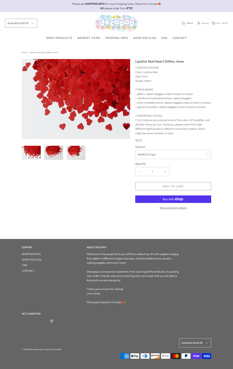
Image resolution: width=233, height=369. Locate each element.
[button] (31, 153)
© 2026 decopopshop (32, 349)
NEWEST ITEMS (88, 38)
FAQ (165, 38)
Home (24, 52)
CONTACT (180, 38)
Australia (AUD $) (18, 23)
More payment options (173, 207)
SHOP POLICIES (144, 38)
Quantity (140, 163)
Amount (140, 146)
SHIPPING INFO (116, 38)
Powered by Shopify (52, 349)
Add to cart (173, 186)
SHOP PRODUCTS (59, 38)
